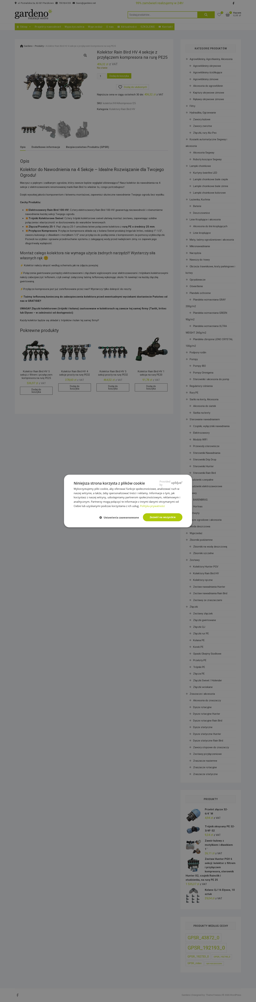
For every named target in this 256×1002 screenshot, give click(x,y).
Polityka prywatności (152, 506)
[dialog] (128, 501)
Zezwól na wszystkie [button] (163, 517)
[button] (120, 517)
